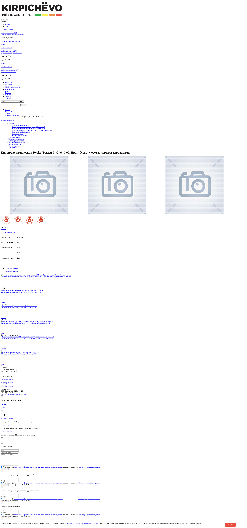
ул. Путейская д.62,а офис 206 (10, 41)
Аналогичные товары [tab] (12, 271)
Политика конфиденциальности (11, 394)
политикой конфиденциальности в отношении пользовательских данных (38, 467)
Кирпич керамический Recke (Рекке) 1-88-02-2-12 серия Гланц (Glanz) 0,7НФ (26, 323)
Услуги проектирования (12, 87)
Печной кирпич (17, 134)
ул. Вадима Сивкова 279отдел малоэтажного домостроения (12, 33)
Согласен (230, 524)
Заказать (3, 229)
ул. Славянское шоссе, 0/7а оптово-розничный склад (9, 71)
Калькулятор (9, 84)
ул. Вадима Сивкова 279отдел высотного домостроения (11, 52)
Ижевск (7, 24)
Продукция (8, 82)
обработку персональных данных (89, 467)
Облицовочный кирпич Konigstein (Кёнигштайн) (28, 127)
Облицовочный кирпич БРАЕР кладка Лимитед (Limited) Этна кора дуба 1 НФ (27, 338)
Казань (7, 26)
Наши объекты (9, 89)
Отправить (5, 469)
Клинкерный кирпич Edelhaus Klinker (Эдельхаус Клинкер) (32, 130)
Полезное (8, 93)
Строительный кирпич (19, 135)
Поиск (8, 98)
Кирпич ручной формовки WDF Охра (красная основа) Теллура (22, 292)
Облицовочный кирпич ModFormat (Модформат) (28, 128)
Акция (7, 86)
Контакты (8, 96)
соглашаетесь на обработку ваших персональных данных (81, 523)
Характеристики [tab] (10, 232)
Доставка (8, 94)
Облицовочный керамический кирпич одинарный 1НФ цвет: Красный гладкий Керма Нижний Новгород (36, 277)
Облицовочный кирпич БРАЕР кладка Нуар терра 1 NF (19, 354)
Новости (7, 91)
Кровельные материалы (16, 139)
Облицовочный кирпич (20, 125)
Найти (21, 101)
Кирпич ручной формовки (21, 132)
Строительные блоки (15, 137)
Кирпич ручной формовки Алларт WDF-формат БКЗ (18, 307)
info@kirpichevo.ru (7, 379)
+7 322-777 (6, 67)
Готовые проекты (14, 146)
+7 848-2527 (6, 48)
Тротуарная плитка (14, 144)
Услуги (24, 394)
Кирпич (11, 123)
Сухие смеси (12, 148)
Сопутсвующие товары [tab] (12, 268)
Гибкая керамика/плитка (16, 142)
